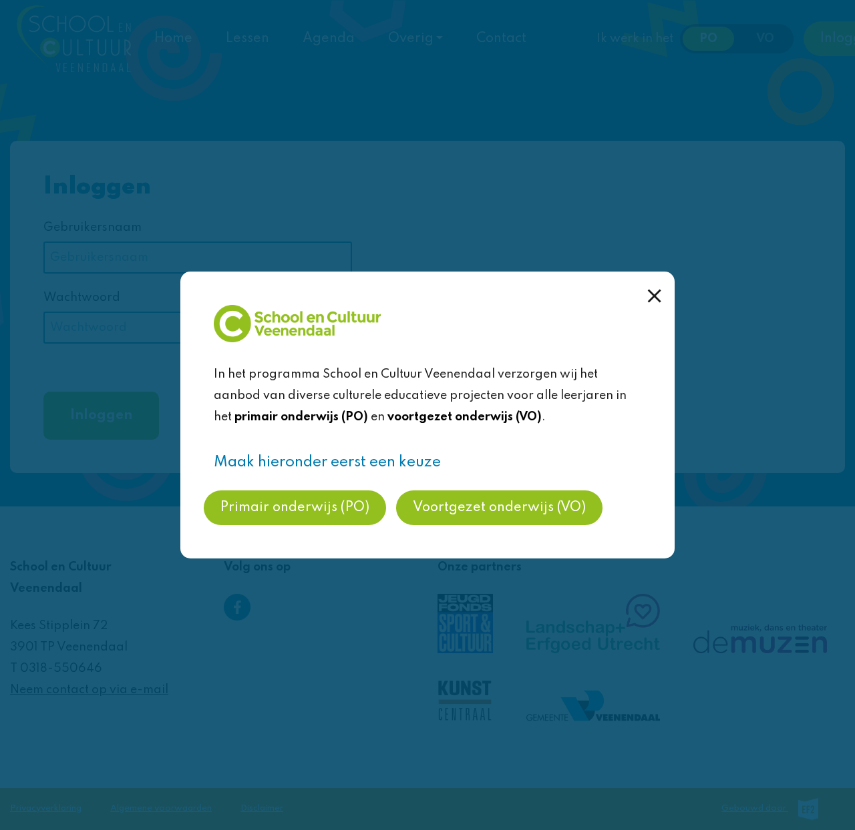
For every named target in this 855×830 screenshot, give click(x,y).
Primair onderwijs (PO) (294, 507)
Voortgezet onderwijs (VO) (499, 507)
